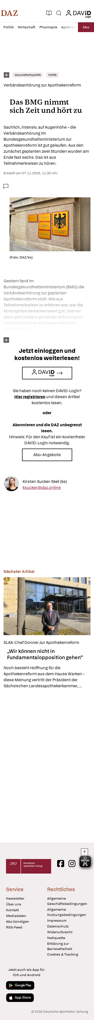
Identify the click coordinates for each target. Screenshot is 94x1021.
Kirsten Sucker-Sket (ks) (45, 481)
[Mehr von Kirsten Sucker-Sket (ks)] (11, 484)
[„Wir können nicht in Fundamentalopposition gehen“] (47, 606)
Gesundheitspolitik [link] (28, 75)
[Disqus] (47, 765)
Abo (86, 27)
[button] (9, 13)
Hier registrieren (29, 396)
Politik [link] (52, 75)
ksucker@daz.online (42, 487)
